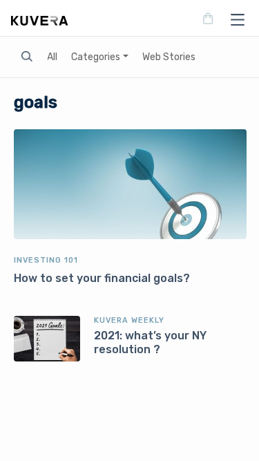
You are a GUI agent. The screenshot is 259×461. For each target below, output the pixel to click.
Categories (95, 57)
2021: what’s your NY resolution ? (150, 342)
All (52, 57)
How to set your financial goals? (102, 278)
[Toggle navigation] (233, 19)
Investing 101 (46, 260)
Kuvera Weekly (129, 320)
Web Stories (168, 57)
